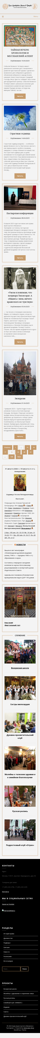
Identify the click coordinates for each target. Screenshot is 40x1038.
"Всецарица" (26, 528)
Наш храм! (9, 623)
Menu (36, 16)
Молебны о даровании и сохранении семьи (18, 993)
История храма (8, 934)
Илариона (28, 510)
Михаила (19, 526)
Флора (20, 505)
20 (24, 452)
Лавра (29, 505)
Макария (28, 518)
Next (19, 457)
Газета (5, 1012)
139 (11, 457)
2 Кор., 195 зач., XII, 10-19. (14, 532)
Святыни (6, 947)
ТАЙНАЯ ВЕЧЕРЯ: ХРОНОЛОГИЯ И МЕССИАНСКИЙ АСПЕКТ (20, 52)
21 (30, 452)
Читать (20, 96)
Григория (21, 523)
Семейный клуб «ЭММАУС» (12, 1003)
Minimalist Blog (29, 1028)
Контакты (5, 892)
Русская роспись (9, 998)
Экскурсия (20, 398)
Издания (6, 1007)
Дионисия (8, 513)
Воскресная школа (10, 989)
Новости (21, 545)
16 (34, 447)
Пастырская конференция (20, 213)
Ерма (10, 508)
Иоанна (7, 516)
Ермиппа (17, 513)
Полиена (25, 508)
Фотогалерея (8, 961)
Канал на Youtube (8, 904)
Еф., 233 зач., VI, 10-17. (22, 535)
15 (27, 447)
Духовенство (8, 938)
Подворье (6, 943)
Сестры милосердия (20, 704)
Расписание (7, 956)
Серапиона (17, 508)
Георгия (15, 516)
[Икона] (20, 490)
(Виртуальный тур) (12, 625)
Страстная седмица (20, 133)
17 (5, 452)
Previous (7, 447)
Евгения (11, 526)
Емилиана (8, 510)
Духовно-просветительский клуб (14, 1016)
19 (18, 452)
